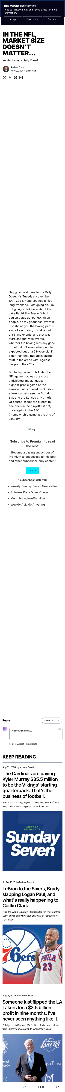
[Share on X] (10, 78)
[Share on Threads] (16, 78)
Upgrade (32, 470)
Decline (52, 19)
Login (11, 744)
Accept (13, 19)
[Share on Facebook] (4, 78)
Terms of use (40, 9)
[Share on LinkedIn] (21, 78)
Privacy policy (21, 9)
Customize (32, 19)
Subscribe (21, 744)
